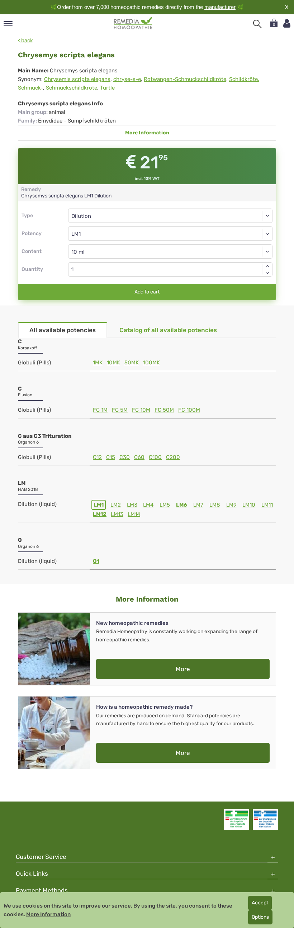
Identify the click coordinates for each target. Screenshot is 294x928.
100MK (151, 362)
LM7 (198, 505)
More (183, 669)
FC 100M (189, 410)
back (26, 40)
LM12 (99, 514)
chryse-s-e (127, 79)
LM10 (248, 505)
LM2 (115, 505)
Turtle (107, 88)
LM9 (231, 505)
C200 (173, 457)
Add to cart (147, 292)
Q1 (96, 561)
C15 (110, 457)
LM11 (267, 505)
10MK (113, 362)
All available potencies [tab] (62, 330)
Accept (260, 903)
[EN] (133, 23)
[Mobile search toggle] (257, 24)
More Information (147, 133)
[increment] (267, 265)
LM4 (148, 505)
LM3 (132, 505)
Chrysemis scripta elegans (77, 79)
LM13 (117, 514)
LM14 (134, 514)
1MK (98, 362)
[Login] (286, 23)
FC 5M (120, 410)
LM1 (99, 505)
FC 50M (164, 410)
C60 (139, 457)
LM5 (165, 505)
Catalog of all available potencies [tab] (168, 330)
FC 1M (100, 410)
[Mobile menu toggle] (8, 24)
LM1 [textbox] (76, 234)
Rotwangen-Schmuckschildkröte (185, 79)
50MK (131, 362)
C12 (97, 457)
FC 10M (141, 410)
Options (260, 917)
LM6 (181, 505)
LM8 (214, 505)
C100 (155, 457)
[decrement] (267, 273)
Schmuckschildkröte (71, 88)
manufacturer (220, 7)
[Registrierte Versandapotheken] (236, 819)
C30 (124, 457)
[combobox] (170, 233)
